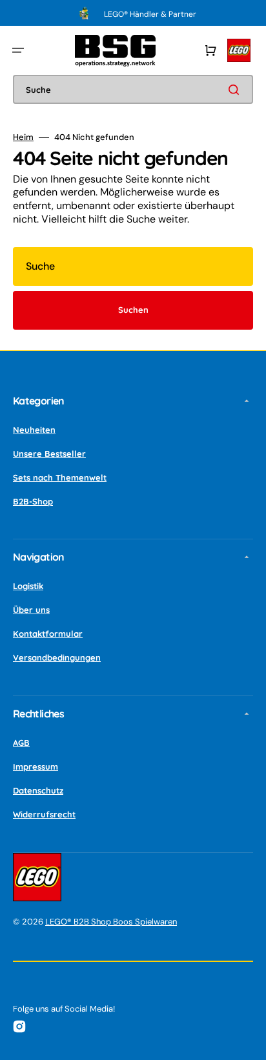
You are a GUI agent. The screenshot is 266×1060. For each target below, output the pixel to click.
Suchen (133, 310)
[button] (18, 50)
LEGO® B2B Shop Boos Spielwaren (111, 921)
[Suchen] (236, 89)
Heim (23, 137)
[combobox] (133, 89)
